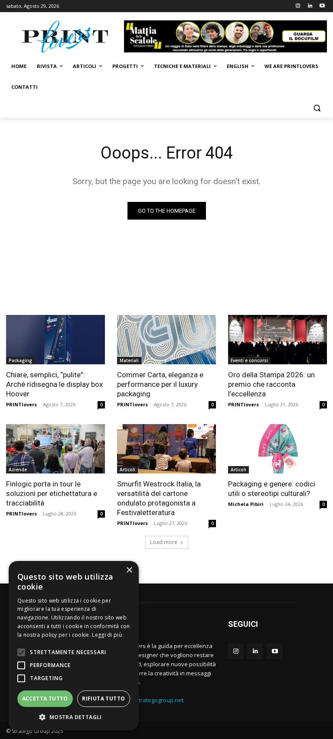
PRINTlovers (21, 404)
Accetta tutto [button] (45, 698)
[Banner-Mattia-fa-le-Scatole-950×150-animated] (225, 36)
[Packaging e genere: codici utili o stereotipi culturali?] (277, 448)
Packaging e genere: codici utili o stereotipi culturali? (271, 489)
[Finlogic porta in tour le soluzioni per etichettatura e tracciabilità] (55, 448)
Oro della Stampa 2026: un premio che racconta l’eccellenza (271, 384)
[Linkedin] (310, 6)
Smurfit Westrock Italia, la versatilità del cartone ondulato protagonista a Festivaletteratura (159, 498)
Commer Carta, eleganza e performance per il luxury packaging (160, 384)
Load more (163, 542)
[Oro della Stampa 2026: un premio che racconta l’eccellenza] (277, 339)
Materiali (129, 360)
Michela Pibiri (246, 504)
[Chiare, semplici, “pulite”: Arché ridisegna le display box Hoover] (55, 339)
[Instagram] (298, 6)
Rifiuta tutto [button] (103, 698)
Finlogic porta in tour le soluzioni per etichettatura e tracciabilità (51, 493)
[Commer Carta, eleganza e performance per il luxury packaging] (166, 339)
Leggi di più (107, 635)
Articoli (127, 470)
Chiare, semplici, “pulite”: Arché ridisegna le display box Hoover (54, 384)
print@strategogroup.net (150, 700)
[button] (317, 108)
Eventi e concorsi (249, 360)
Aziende (18, 470)
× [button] (129, 570)
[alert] (74, 645)
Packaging (20, 360)
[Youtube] (322, 6)
